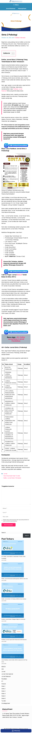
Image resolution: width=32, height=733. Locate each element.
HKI (2, 669)
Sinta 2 (3, 688)
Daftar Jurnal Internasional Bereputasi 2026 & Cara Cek (14, 578)
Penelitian (4, 679)
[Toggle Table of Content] (12, 53)
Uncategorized (5, 703)
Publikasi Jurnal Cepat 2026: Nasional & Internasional (13, 639)
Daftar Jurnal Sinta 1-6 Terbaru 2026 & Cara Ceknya (13, 599)
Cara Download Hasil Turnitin (11, 476)
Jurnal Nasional (10, 8)
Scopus (3, 683)
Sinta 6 (19, 275)
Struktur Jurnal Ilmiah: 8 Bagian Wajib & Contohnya (13, 619)
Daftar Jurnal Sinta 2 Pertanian (12, 478)
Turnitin (3, 701)
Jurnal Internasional (7, 674)
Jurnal (5, 473)
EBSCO (3, 666)
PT (2, 681)
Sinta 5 (3, 696)
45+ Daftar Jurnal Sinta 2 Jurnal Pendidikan (16, 339)
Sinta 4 (3, 693)
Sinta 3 (3, 691)
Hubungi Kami (22, 8)
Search (3, 532)
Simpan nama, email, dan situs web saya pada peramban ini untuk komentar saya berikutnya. (16, 520)
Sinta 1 (3, 686)
